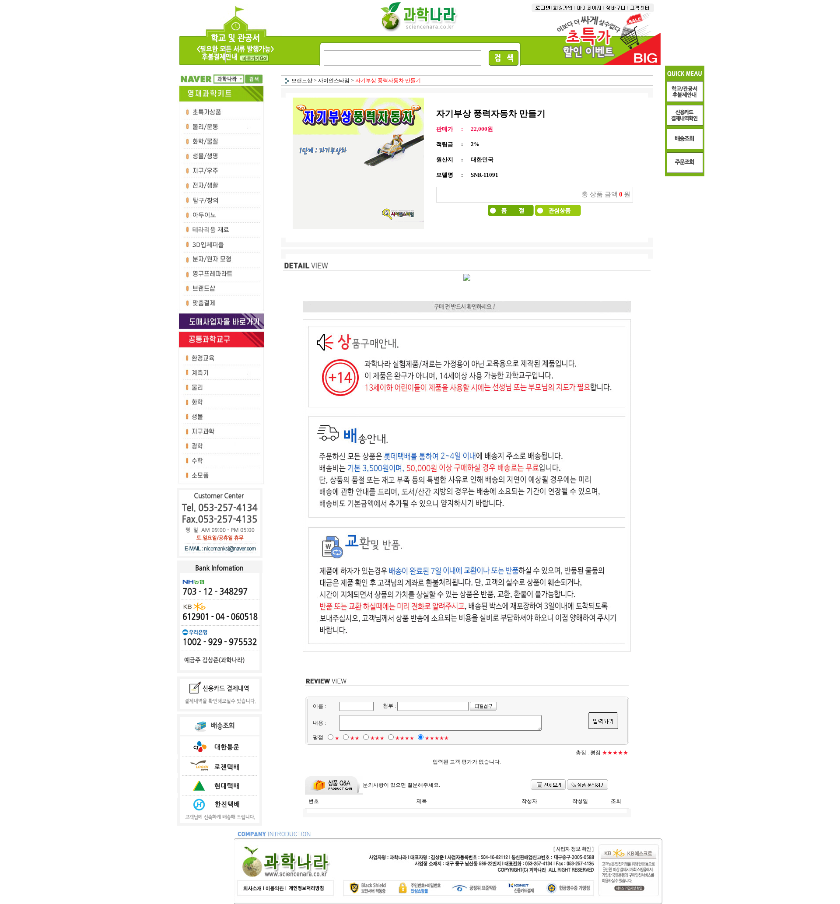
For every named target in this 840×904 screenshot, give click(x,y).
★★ (355, 738)
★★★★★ (437, 738)
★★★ (377, 738)
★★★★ (404, 738)
